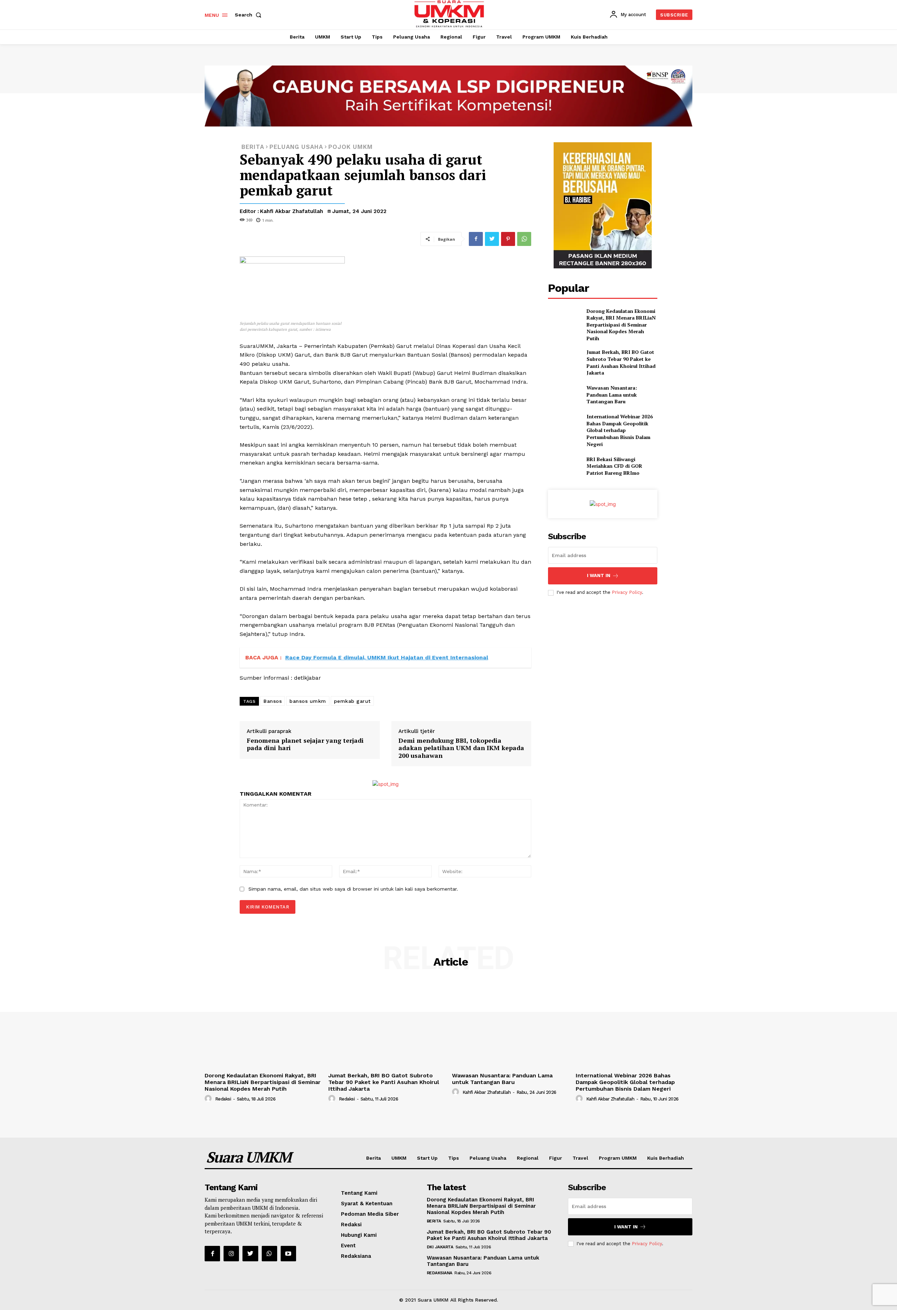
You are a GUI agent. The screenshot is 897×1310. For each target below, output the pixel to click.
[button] (249, 14)
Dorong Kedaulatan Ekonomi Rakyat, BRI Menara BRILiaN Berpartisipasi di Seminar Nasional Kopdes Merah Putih (621, 325)
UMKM (398, 1158)
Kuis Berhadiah (665, 1158)
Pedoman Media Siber (370, 1214)
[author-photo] (209, 1099)
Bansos (272, 701)
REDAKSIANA (439, 1272)
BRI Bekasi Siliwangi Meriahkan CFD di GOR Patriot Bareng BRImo (614, 466)
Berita (373, 1158)
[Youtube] (288, 1253)
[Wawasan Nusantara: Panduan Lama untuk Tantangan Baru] (564, 394)
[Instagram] (231, 1253)
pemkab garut (352, 701)
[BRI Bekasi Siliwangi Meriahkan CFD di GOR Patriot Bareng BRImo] (564, 465)
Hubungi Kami (359, 1235)
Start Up (427, 1158)
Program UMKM (618, 1158)
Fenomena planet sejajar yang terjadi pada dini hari (305, 744)
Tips (453, 1158)
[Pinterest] (508, 239)
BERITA (252, 147)
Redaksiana (356, 1256)
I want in (598, 575)
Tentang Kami (359, 1193)
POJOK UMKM (350, 147)
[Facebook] (476, 239)
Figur (555, 1158)
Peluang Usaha (488, 1158)
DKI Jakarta (440, 1246)
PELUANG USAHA (296, 147)
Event (348, 1245)
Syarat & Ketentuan (366, 1203)
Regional (528, 1158)
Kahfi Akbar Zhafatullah (291, 211)
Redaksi (223, 1099)
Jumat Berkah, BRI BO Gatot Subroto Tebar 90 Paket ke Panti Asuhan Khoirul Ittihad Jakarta (621, 362)
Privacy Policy (627, 592)
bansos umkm (307, 701)
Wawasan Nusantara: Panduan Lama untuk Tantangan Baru (612, 394)
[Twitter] (492, 239)
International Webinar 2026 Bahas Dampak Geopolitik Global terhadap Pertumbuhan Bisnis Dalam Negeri (620, 430)
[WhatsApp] (524, 239)
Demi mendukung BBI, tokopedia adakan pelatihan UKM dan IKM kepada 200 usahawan (461, 748)
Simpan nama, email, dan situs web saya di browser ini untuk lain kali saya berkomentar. (353, 889)
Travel (580, 1158)
